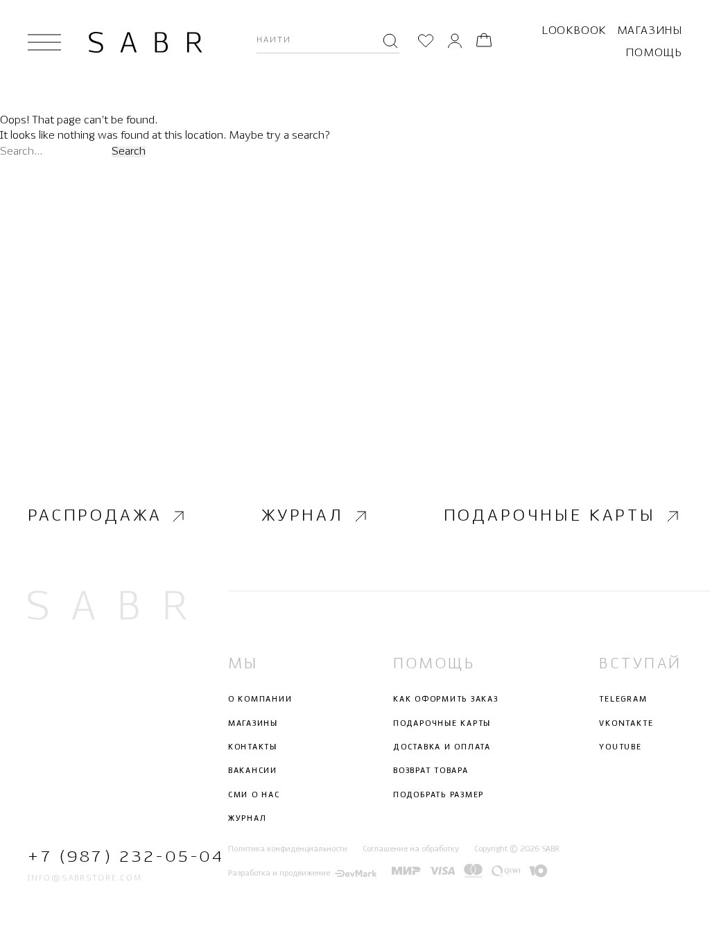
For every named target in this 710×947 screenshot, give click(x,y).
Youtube (620, 747)
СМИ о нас (254, 795)
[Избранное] (426, 42)
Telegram (623, 699)
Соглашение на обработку (411, 849)
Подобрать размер (438, 795)
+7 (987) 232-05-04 (107, 857)
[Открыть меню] (44, 42)
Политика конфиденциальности (287, 849)
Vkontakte (626, 723)
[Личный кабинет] (455, 42)
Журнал (302, 516)
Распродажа (95, 516)
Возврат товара (431, 770)
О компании (260, 699)
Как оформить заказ (446, 699)
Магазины (649, 31)
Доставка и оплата (442, 747)
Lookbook (574, 31)
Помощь (653, 53)
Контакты (252, 747)
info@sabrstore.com (85, 878)
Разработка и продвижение (279, 873)
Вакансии (252, 770)
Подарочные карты (550, 516)
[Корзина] (484, 42)
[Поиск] (390, 42)
